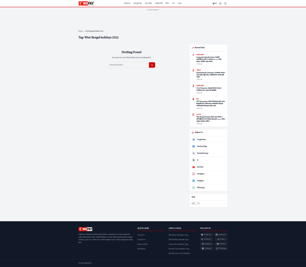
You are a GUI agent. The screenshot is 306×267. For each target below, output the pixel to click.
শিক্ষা (167, 3)
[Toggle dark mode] (220, 3)
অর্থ (173, 3)
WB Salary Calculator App (178, 235)
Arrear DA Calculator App (178, 244)
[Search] (225, 3)
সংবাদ (180, 3)
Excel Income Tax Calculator (179, 253)
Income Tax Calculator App (179, 249)
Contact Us (141, 239)
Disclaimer (141, 249)
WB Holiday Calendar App (178, 239)
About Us (140, 235)
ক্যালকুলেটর (138, 3)
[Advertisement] (153, 17)
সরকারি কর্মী (158, 3)
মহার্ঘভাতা (127, 3)
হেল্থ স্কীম (148, 3)
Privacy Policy (142, 244)
